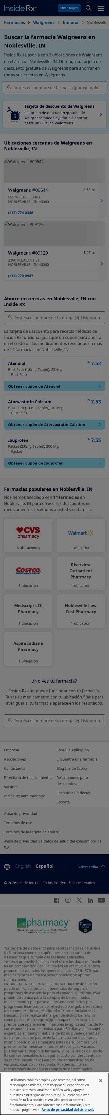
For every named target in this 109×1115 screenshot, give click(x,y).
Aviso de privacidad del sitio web (68, 1109)
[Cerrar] (100, 1080)
